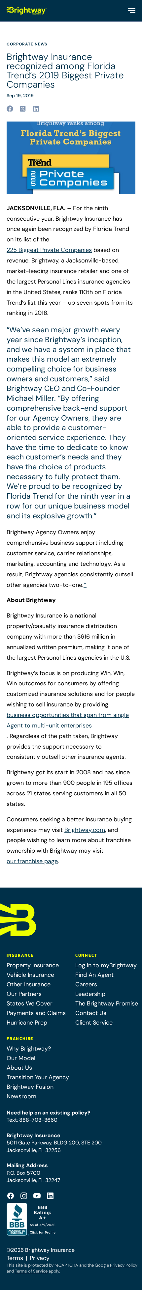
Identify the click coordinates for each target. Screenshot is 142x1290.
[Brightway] (27, 11)
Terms (15, 1258)
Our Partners (24, 994)
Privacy (40, 1258)
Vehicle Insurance (30, 975)
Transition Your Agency (38, 1077)
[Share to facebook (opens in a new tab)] (10, 108)
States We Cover (30, 1003)
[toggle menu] (131, 11)
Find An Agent (94, 975)
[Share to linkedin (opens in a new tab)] (36, 108)
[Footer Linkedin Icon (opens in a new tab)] (50, 1196)
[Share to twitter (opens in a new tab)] (23, 108)
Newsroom (21, 1096)
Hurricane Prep (27, 1023)
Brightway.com (84, 830)
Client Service (94, 1023)
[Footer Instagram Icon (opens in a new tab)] (24, 1196)
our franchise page (32, 861)
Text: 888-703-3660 (32, 1119)
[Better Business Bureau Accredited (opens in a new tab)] (32, 1219)
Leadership (90, 994)
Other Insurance (29, 984)
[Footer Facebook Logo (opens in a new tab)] (11, 1196)
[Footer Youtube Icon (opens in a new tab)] (37, 1196)
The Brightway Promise (106, 1003)
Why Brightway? (29, 1049)
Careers (86, 984)
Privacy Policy (123, 1265)
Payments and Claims (36, 1013)
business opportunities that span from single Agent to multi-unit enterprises (68, 720)
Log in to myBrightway (106, 965)
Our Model (21, 1058)
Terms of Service (31, 1271)
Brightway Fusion (30, 1087)
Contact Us (90, 1013)
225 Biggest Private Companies (49, 250)
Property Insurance (33, 965)
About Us (19, 1068)
